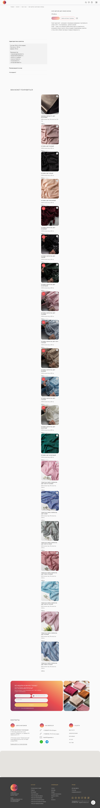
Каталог (18, 6)
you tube (71, 742)
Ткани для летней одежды (36, 797)
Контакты (53, 799)
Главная (12, 6)
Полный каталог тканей (36, 788)
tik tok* (71, 739)
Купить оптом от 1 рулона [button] (68, 18)
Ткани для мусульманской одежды (38, 801)
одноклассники (73, 733)
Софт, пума (23, 6)
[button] (86, 2)
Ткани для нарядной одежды (37, 803)
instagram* (72, 736)
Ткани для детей (34, 794)
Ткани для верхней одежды (37, 795)
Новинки (33, 790)
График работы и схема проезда (19, 744)
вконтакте (72, 730)
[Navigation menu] (96, 2)
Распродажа (33, 792)
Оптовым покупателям (56, 794)
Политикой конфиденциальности (27, 708)
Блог (52, 797)
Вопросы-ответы (54, 795)
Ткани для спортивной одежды (37, 799)
